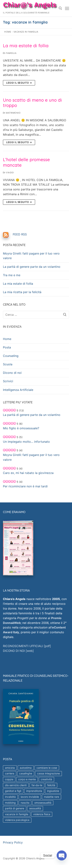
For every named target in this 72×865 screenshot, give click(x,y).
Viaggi (9, 172)
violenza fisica (41, 814)
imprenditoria (34, 790)
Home (7, 32)
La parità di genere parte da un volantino (31, 266)
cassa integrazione (48, 773)
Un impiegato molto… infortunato (26, 441)
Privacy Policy (13, 842)
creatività (46, 779)
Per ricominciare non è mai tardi (25, 486)
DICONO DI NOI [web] (18, 651)
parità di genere (14, 808)
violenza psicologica (17, 819)
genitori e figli (13, 790)
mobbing (10, 802)
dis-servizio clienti (16, 785)
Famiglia (10, 53)
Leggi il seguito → (19, 82)
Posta (7, 347)
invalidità (10, 796)
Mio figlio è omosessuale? (21, 428)
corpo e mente (27, 779)
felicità (51, 785)
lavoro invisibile (30, 796)
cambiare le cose (47, 767)
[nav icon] (67, 8)
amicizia (10, 767)
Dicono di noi (12, 373)
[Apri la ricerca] (60, 8)
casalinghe (25, 773)
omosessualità (42, 802)
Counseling (10, 356)
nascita (25, 802)
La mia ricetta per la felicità (22, 292)
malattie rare (51, 796)
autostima (26, 767)
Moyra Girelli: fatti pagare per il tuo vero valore (31, 256)
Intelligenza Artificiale (18, 390)
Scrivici (8, 381)
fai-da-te (37, 785)
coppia (9, 779)
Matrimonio (12, 113)
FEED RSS (20, 234)
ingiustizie (53, 790)
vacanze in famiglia (16, 814)
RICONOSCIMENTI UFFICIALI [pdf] (27, 646)
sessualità (35, 808)
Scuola (7, 364)
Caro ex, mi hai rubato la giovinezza (28, 473)
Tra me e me (11, 275)
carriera (9, 773)
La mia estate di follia (26, 45)
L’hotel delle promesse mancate (26, 162)
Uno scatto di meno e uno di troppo (32, 102)
